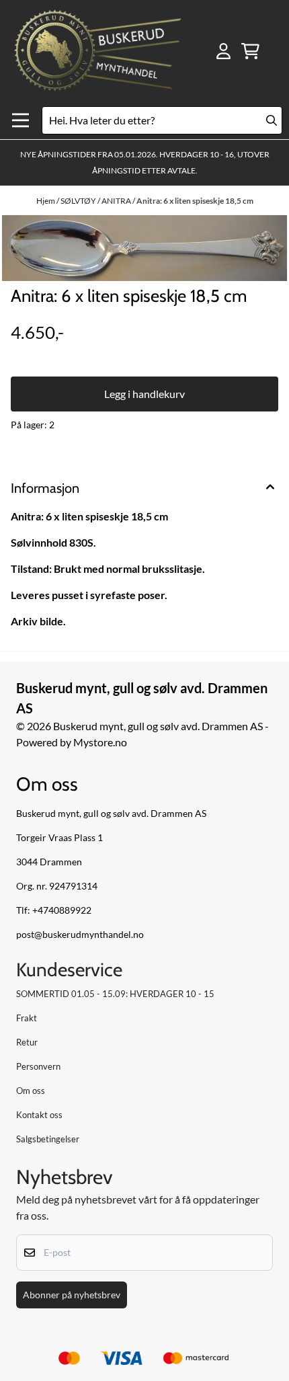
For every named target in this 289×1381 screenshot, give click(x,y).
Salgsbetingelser (47, 1139)
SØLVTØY (78, 201)
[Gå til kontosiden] (223, 51)
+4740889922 (61, 910)
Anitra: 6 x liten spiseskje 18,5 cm (194, 201)
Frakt (26, 1018)
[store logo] (98, 51)
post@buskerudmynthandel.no (80, 934)
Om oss (30, 1090)
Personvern (38, 1066)
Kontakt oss (39, 1114)
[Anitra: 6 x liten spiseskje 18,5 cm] (144, 248)
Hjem (46, 201)
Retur (27, 1042)
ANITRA (116, 201)
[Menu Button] (20, 121)
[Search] (271, 120)
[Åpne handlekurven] (250, 51)
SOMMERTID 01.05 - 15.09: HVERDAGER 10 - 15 (115, 993)
